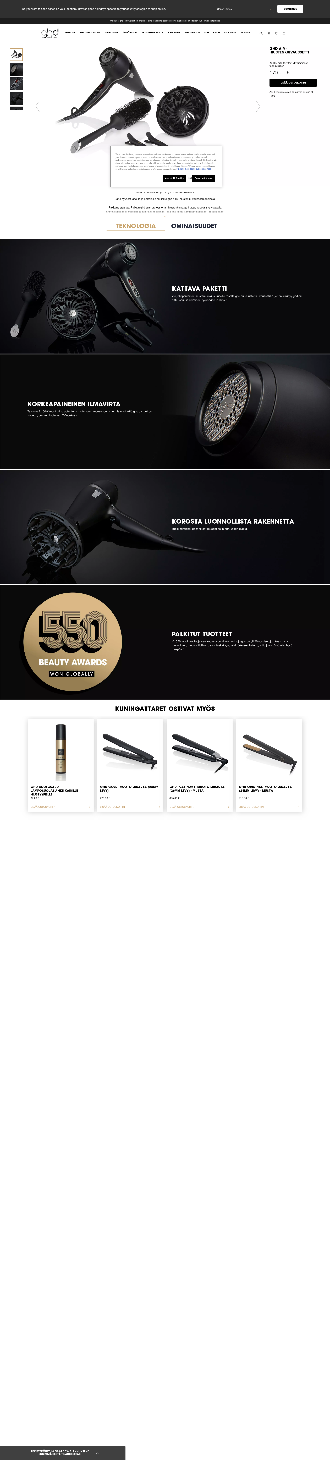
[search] (261, 33)
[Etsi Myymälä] (276, 33)
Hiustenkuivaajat (155, 192)
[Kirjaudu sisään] (269, 33)
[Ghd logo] (49, 33)
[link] (165, 21)
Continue (290, 9)
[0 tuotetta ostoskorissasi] (284, 33)
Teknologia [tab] (136, 227)
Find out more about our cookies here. (194, 169)
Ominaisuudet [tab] (194, 227)
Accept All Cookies (174, 178)
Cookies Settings (203, 178)
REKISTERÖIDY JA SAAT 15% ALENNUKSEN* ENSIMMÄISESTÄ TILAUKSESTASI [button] (60, 1453)
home (139, 192)
